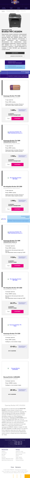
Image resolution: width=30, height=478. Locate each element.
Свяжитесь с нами (19, 451)
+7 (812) (15, 442)
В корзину (17, 118)
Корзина (23, 476)
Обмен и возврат (19, 458)
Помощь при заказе (20, 460)
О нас (12, 467)
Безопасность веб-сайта (20, 452)
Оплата (3, 455)
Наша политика (19, 454)
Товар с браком (19, 457)
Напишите (14, 440)
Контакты (4, 457)
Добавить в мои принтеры (16, 56)
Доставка (3, 454)
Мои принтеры (15, 476)
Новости (3, 451)
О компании (4, 452)
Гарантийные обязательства (7, 460)
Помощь (19, 476)
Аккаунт (17, 455)
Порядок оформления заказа (7, 458)
